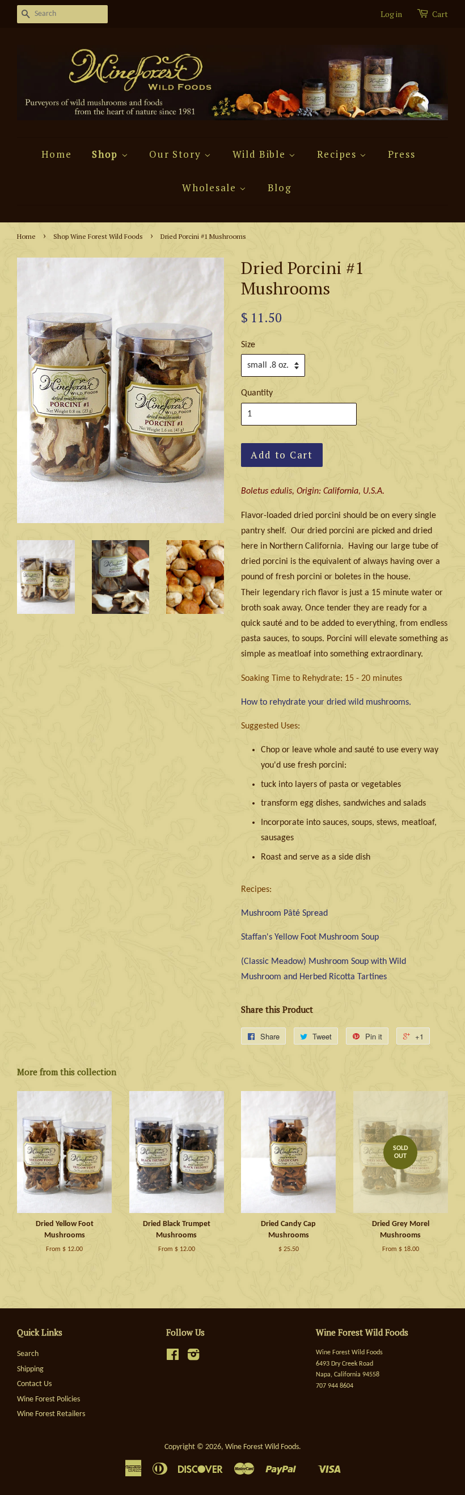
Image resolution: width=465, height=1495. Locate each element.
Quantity (257, 393)
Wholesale (210, 187)
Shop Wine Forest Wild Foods (98, 236)
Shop (106, 154)
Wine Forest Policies (48, 1399)
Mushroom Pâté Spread (284, 913)
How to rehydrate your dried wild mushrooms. (326, 702)
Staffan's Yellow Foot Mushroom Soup (310, 937)
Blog (279, 187)
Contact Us (34, 1384)
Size (248, 344)
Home (56, 154)
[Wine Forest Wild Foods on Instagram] (193, 1357)
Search (28, 1354)
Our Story (176, 154)
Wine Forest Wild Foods (262, 1447)
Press (402, 154)
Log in (391, 14)
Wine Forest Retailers (51, 1414)
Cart (440, 14)
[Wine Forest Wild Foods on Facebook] (172, 1357)
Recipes (338, 154)
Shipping (30, 1369)
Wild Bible (260, 154)
